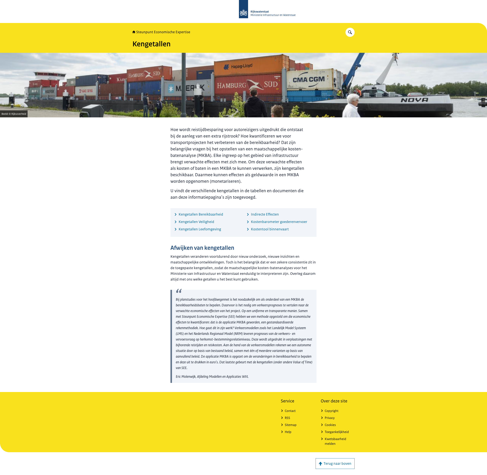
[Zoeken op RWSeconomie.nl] (350, 32)
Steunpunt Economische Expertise (163, 32)
